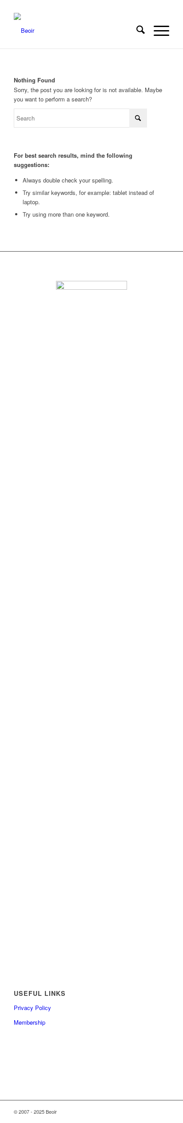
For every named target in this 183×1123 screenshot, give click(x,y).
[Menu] (157, 30)
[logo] (76, 30)
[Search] (136, 30)
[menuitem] (136, 30)
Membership (29, 1022)
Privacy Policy (32, 1007)
